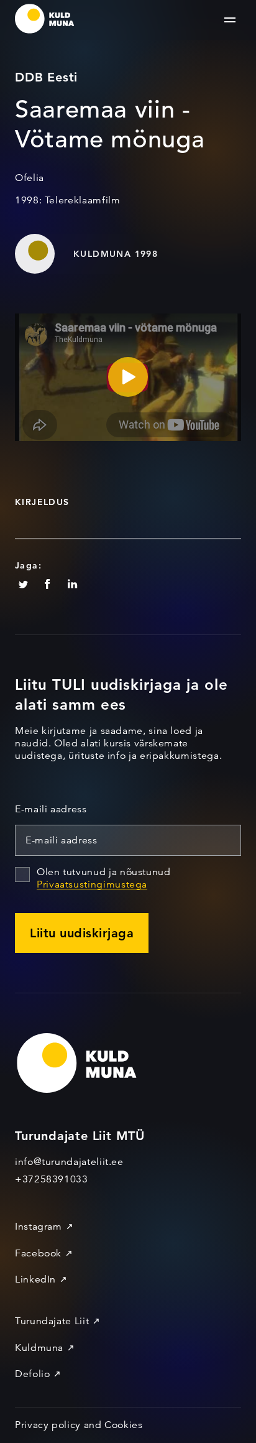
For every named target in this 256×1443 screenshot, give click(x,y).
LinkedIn (35, 1279)
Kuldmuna (39, 1348)
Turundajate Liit (52, 1321)
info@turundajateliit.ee (69, 1162)
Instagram (38, 1226)
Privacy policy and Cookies (79, 1425)
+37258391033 (51, 1179)
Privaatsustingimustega (92, 884)
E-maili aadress (51, 809)
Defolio (32, 1374)
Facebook (38, 1253)
